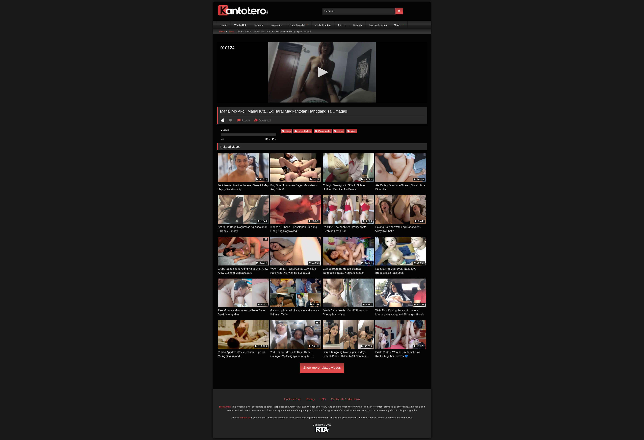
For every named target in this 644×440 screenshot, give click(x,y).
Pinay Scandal (297, 25)
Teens (340, 131)
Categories (276, 25)
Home (224, 25)
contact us (245, 417)
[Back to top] (633, 430)
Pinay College (304, 131)
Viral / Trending (323, 25)
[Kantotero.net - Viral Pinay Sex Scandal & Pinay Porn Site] (244, 11)
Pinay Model (324, 131)
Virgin (353, 131)
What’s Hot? (240, 25)
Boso (231, 31)
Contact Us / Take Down (345, 399)
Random (258, 25)
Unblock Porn (292, 399)
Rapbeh (357, 25)
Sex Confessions (378, 25)
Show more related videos (322, 367)
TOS (323, 399)
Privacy (310, 399)
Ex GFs (342, 25)
